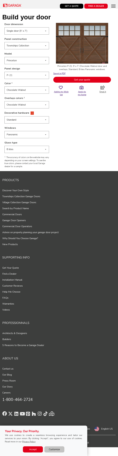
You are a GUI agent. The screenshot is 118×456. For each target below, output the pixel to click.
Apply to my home (82, 93)
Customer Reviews (12, 286)
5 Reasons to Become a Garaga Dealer (23, 345)
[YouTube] (22, 414)
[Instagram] (39, 414)
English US (107, 429)
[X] (10, 414)
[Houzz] (33, 414)
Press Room (9, 380)
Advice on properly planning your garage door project (30, 232)
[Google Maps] (51, 414)
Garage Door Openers (14, 220)
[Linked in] (16, 414)
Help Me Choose (11, 292)
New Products (10, 244)
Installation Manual (12, 280)
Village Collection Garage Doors (19, 202)
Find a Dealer (9, 274)
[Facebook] (4, 414)
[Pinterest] (28, 414)
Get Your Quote (10, 268)
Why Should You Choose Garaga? (20, 238)
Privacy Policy (28, 441)
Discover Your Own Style (15, 190)
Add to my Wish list (61, 93)
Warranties (8, 303)
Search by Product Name (15, 208)
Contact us (8, 368)
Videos (6, 309)
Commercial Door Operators (17, 226)
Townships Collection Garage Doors (21, 196)
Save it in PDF (59, 73)
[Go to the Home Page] (12, 5)
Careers (6, 392)
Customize (54, 449)
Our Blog (7, 374)
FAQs (5, 297)
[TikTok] (45, 414)
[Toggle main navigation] (113, 6)
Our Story (7, 386)
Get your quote (82, 79)
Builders (6, 339)
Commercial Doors (12, 214)
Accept (33, 449)
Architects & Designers (14, 333)
